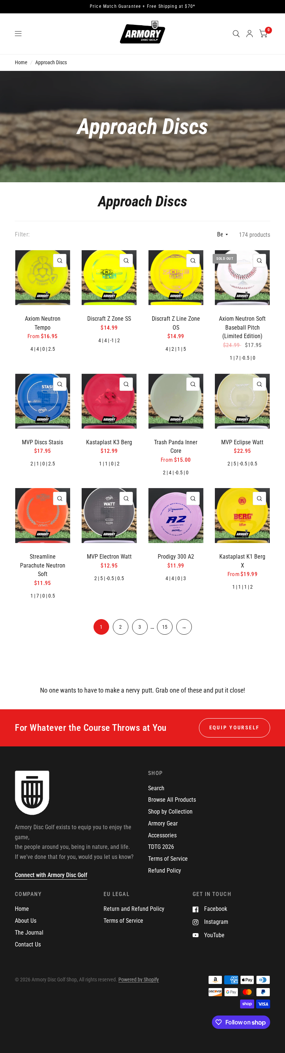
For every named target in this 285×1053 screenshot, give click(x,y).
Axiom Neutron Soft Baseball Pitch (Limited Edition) (242, 327)
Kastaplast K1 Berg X (242, 561)
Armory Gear (163, 823)
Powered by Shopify (138, 979)
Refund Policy (164, 870)
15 (164, 627)
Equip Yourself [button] (234, 727)
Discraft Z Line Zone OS (176, 323)
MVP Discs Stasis (42, 442)
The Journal (29, 932)
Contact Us (28, 944)
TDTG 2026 (161, 846)
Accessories (162, 835)
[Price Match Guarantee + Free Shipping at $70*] (142, 6)
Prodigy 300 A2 (176, 556)
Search (156, 788)
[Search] (236, 33)
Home (21, 62)
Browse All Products (172, 799)
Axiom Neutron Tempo (42, 323)
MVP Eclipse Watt (242, 442)
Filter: (22, 234)
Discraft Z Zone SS (109, 318)
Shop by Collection (170, 811)
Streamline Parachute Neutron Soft (42, 565)
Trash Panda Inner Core (175, 447)
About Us (25, 920)
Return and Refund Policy (134, 908)
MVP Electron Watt (109, 556)
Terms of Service (168, 858)
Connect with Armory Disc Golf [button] (51, 875)
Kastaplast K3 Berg (109, 442)
